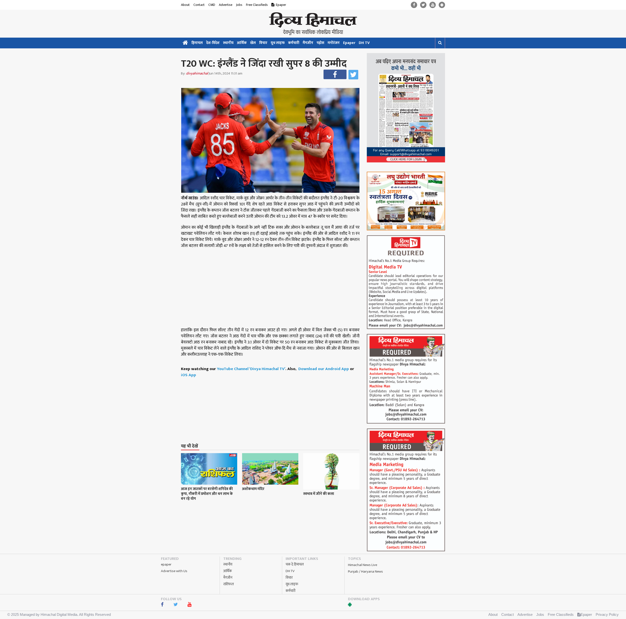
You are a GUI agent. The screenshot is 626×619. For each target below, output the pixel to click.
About (185, 5)
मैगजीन (308, 43)
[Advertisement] (272, 401)
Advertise (225, 5)
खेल (253, 43)
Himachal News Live (362, 565)
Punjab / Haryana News (365, 571)
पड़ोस (320, 43)
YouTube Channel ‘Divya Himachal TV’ (251, 368)
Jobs (239, 5)
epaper (166, 564)
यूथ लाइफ (278, 43)
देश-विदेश (213, 43)
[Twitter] (423, 5)
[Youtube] (432, 5)
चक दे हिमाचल (295, 564)
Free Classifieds (257, 5)
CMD (211, 5)
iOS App (188, 375)
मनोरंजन (334, 43)
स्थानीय (228, 43)
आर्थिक (242, 43)
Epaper (281, 5)
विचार (263, 43)
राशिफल (228, 584)
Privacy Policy (607, 614)
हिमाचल (197, 43)
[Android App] (442, 5)
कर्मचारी (293, 43)
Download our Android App (324, 368)
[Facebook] (414, 5)
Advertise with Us (174, 571)
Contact (199, 5)
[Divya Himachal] (313, 23)
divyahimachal (197, 73)
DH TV (364, 43)
